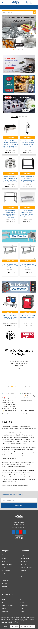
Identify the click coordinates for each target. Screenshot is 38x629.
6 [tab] (23, 386)
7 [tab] (26, 386)
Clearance (23, 577)
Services (4, 583)
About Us (4, 555)
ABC (21, 599)
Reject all (15, 626)
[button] (19, 236)
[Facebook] (13, 532)
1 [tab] (13, 49)
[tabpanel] (19, 31)
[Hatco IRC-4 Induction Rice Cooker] (19, 104)
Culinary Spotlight (7, 564)
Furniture (23, 564)
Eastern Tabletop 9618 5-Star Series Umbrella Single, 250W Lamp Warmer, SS (27, 143)
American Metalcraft (8, 605)
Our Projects (5, 574)
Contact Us (5, 561)
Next (34, 259)
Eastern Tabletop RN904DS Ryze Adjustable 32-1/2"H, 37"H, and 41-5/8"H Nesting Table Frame (10, 214)
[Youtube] (20, 532)
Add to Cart (10, 137)
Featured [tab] (14, 116)
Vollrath (4, 608)
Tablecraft (5, 611)
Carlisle (22, 602)
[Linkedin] (24, 532)
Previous (3, 259)
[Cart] (35, 2)
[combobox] (19, 12)
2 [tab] (16, 49)
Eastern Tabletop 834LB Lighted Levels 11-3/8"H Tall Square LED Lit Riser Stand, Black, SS (28, 179)
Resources (5, 580)
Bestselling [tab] (23, 116)
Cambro (22, 608)
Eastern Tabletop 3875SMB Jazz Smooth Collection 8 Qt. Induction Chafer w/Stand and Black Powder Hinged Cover (10, 144)
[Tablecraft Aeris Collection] (19, 84)
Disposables (24, 574)
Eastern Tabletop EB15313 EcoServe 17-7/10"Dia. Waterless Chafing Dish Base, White (27, 213)
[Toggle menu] (2, 2)
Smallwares (24, 561)
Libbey (3, 599)
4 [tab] (22, 49)
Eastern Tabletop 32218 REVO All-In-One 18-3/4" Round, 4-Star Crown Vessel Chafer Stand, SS (10, 179)
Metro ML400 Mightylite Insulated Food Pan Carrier (28, 316)
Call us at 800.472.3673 (19, 527)
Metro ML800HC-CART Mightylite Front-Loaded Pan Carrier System (10, 317)
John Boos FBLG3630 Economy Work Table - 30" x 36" (28, 265)
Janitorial (23, 570)
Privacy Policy (15, 622)
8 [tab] (29, 386)
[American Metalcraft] (10, 335)
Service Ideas (24, 605)
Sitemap (4, 586)
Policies (4, 577)
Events (4, 567)
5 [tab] (24, 49)
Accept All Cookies (27, 626)
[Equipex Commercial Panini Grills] (19, 64)
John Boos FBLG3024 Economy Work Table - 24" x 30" (10, 265)
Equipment (24, 555)
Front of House (25, 558)
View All (22, 611)
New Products (6, 570)
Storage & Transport (27, 567)
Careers (4, 558)
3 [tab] (19, 49)
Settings (5, 626)
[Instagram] (17, 532)
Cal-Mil (3, 602)
